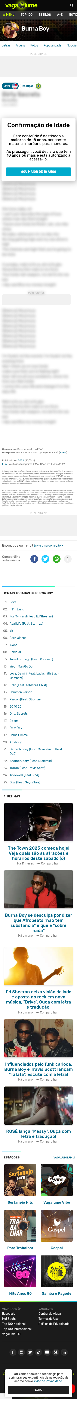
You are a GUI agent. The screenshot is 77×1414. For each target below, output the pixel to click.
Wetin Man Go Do (21, 666)
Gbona (14, 721)
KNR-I (63, 452)
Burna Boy (35, 28)
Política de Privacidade (54, 1324)
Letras (6, 45)
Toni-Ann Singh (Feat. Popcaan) (31, 659)
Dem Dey (16, 728)
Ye (11, 631)
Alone (13, 645)
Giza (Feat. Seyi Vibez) (25, 782)
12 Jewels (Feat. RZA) (24, 775)
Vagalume (21, 5)
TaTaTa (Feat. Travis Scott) (28, 768)
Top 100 (27, 15)
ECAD (5, 464)
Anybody (16, 742)
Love (13, 602)
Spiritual (15, 652)
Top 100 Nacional (13, 1324)
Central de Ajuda (49, 1314)
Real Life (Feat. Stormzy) (26, 623)
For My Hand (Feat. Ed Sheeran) (31, 616)
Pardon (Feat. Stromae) (25, 699)
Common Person (21, 692)
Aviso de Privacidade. (48, 1381)
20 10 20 (15, 706)
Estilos (45, 15)
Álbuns (20, 45)
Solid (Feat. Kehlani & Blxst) (28, 685)
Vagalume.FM (62, 1157)
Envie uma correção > (48, 545)
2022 (21, 460)
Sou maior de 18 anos (38, 172)
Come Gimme (19, 735)
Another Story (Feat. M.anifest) (31, 761)
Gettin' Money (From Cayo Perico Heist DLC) (36, 752)
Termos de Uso (48, 1319)
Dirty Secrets (19, 713)
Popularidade (52, 45)
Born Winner (18, 638)
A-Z (60, 15)
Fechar (38, 1390)
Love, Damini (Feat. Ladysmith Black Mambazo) (34, 676)
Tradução (27, 85)
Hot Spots (9, 1319)
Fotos (34, 45)
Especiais (8, 1314)
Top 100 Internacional (16, 1329)
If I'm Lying (17, 609)
